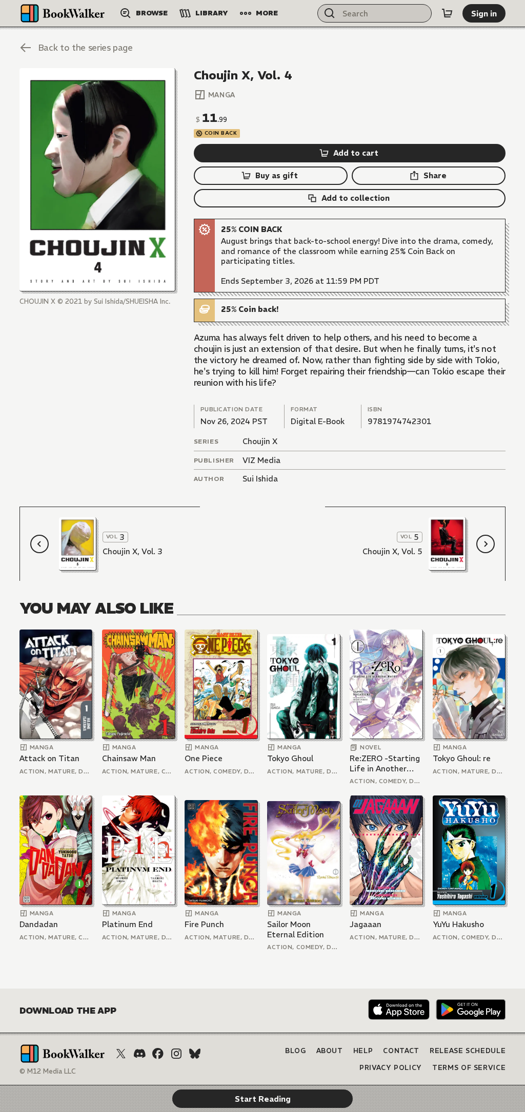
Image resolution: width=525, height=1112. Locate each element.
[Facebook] (158, 1053)
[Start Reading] (97, 179)
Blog (295, 1050)
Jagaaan (365, 924)
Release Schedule (468, 1050)
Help (363, 1050)
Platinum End (127, 924)
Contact (401, 1050)
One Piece (204, 758)
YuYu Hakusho (458, 924)
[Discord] (139, 1053)
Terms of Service (469, 1067)
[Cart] (447, 13)
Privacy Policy (390, 1067)
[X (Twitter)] (121, 1053)
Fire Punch (204, 924)
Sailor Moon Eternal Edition (295, 929)
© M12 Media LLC (47, 1071)
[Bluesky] (195, 1053)
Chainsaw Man (129, 758)
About (329, 1050)
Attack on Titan (49, 758)
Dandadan (38, 924)
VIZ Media (261, 460)
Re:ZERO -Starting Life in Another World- (385, 763)
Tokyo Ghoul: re (462, 758)
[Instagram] (176, 1053)
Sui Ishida (260, 479)
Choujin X (260, 441)
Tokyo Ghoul (290, 758)
